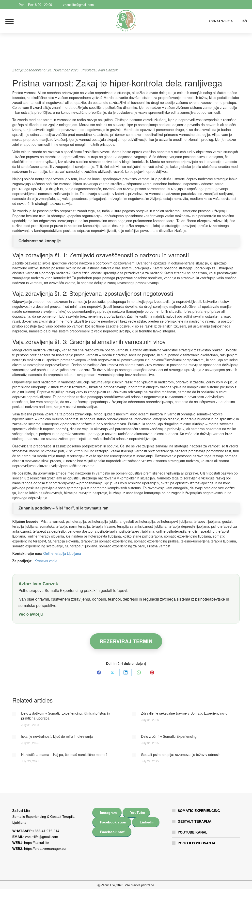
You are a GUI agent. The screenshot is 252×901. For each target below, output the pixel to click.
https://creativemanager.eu (45, 849)
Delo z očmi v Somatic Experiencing (169, 736)
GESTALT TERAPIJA (194, 821)
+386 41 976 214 (221, 21)
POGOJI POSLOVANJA (196, 843)
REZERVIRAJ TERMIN (126, 641)
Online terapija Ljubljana (62, 553)
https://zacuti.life (36, 843)
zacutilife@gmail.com (78, 5)
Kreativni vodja (45, 560)
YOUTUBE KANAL (192, 832)
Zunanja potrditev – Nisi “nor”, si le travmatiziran (63, 508)
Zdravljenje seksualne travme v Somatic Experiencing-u (184, 713)
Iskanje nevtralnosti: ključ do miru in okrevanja (57, 736)
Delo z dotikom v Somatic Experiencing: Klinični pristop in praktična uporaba (65, 716)
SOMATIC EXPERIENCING (199, 811)
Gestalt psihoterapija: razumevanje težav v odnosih (180, 754)
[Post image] (14, 714)
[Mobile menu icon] (9, 21)
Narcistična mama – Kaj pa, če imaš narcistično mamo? (64, 754)
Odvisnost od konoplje (39, 241)
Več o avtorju (30, 614)
